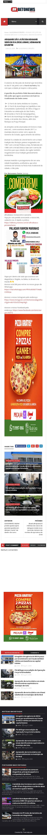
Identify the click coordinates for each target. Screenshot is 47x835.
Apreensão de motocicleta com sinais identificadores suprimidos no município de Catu (22, 509)
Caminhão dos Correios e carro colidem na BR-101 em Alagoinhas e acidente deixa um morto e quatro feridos (28, 786)
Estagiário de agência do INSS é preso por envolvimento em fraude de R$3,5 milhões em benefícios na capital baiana (23, 466)
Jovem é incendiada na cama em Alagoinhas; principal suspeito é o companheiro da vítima (25, 771)
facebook (41, 545)
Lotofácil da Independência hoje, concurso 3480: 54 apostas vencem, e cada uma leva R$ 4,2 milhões (27, 800)
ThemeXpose (27, 832)
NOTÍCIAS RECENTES (12, 653)
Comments (35, 653)
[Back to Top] (23, 829)
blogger (25, 545)
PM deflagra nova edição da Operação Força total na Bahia (23, 489)
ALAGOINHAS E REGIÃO (17, 32)
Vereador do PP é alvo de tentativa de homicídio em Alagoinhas (27, 814)
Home (6, 32)
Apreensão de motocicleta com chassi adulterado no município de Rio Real (30, 693)
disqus (32, 545)
